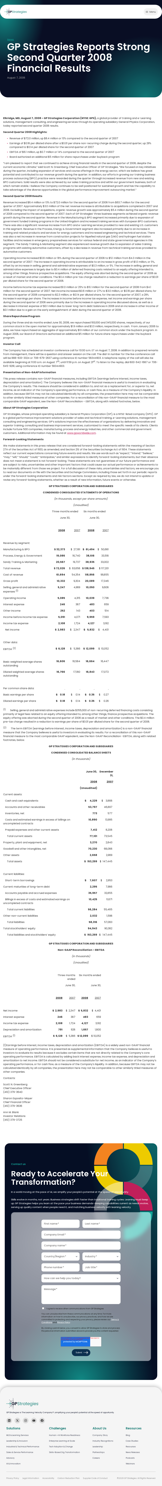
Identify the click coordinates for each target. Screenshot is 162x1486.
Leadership (98, 1446)
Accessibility (48, 1478)
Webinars (130, 1463)
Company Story (100, 1435)
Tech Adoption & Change (61, 1446)
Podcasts (130, 1458)
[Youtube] (34, 1420)
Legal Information (30, 1478)
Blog (128, 1435)
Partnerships (99, 1452)
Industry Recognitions (103, 1441)
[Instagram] (25, 1420)
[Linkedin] (9, 1420)
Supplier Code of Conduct (95, 1478)
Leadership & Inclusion (17, 1441)
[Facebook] (42, 1420)
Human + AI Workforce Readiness (64, 1435)
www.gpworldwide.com (81, 433)
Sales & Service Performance (19, 1452)
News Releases (133, 1452)
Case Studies (132, 1441)
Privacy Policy (63, 1322)
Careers (96, 1458)
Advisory (10, 1458)
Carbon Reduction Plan (69, 1478)
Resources (131, 1446)
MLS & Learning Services (17, 1435)
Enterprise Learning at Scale (62, 1441)
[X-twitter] (17, 1420)
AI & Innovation (13, 1463)
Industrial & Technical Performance (22, 1446)
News (10, 39)
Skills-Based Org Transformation (64, 1452)
